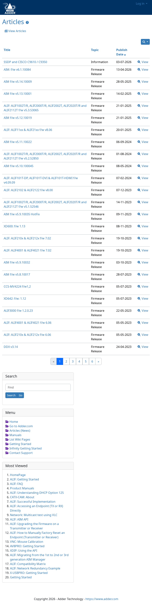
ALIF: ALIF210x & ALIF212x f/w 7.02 (27, 238)
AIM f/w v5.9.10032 (17, 262)
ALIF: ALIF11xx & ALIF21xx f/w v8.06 (28, 130)
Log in (140, 3)
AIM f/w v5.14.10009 (18, 82)
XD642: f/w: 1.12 (15, 299)
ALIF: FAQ (16, 484)
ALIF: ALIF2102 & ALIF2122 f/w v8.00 (28, 190)
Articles (13, 21)
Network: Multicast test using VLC (33, 515)
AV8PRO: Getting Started (27, 546)
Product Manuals (22, 488)
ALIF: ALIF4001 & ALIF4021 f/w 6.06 (27, 323)
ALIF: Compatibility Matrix (28, 564)
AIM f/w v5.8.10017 (17, 274)
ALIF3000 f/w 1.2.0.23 (18, 311)
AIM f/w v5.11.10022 (18, 142)
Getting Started (21, 577)
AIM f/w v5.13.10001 (18, 94)
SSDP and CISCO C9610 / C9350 (25, 62)
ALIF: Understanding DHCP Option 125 (37, 493)
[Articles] (27, 22)
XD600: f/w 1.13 (14, 226)
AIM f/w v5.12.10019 (18, 118)
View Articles (17, 31)
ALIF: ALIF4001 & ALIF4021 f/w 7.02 (27, 250)
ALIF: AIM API (19, 519)
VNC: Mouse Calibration (26, 542)
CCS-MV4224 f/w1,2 (17, 286)
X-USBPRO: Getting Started (29, 573)
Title (7, 50)
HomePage (18, 475)
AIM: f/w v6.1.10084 (17, 69)
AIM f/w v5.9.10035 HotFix (22, 214)
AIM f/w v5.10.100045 (18, 166)
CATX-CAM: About (22, 497)
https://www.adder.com (101, 599)
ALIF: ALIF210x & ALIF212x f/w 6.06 (27, 335)
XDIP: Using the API (23, 551)
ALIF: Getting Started (24, 479)
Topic (95, 50)
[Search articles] (145, 42)
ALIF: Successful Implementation (32, 502)
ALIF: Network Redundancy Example (35, 568)
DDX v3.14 (11, 347)
